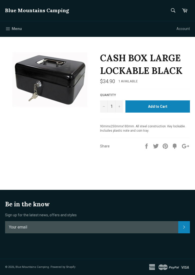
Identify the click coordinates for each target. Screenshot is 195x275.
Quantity (108, 95)
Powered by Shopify (63, 267)
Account (183, 29)
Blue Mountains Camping (37, 10)
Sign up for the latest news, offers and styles (41, 215)
